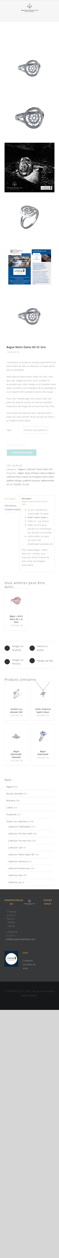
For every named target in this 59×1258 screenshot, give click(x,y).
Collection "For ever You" (19, 840)
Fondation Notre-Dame (43, 476)
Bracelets (10, 800)
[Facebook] (44, 912)
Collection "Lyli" (15, 847)
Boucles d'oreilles (14, 793)
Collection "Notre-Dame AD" (39, 469)
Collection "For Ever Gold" (20, 833)
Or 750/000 (15, 484)
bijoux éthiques (32, 473)
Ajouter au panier (21, 452)
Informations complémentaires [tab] (11, 507)
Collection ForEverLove (19, 868)
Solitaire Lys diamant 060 (16, 711)
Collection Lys (14, 882)
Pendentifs (11, 814)
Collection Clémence (18, 861)
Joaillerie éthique (14, 480)
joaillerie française (31, 480)
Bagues (21, 469)
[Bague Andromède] (42, 725)
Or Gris (25, 484)
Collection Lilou (15, 875)
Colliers (9, 807)
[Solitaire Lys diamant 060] (16, 683)
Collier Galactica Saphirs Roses (43, 711)
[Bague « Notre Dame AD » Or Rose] (16, 590)
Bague (21, 473)
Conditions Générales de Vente (29, 964)
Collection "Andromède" (19, 826)
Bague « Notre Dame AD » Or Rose (16, 619)
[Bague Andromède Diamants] (16, 725)
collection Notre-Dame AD (19, 476)
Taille (9, 430)
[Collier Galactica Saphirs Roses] (42, 683)
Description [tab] (10, 498)
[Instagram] (50, 912)
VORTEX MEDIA (28, 995)
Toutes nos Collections (17, 821)
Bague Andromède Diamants (16, 754)
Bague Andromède (42, 753)
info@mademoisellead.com (20, 939)
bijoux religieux (48, 473)
